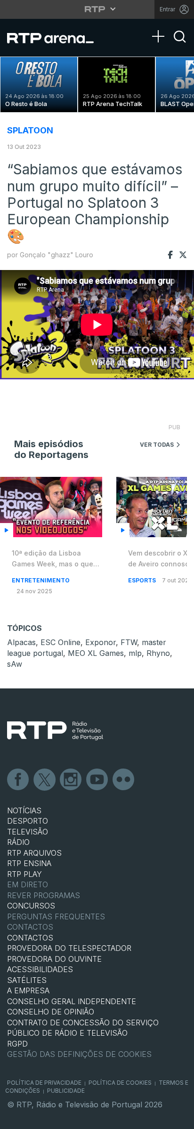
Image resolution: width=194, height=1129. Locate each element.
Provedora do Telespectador (69, 948)
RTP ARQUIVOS (34, 853)
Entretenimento (41, 580)
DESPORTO (27, 821)
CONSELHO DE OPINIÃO (50, 1011)
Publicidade (66, 1090)
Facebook (18, 780)
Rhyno (158, 653)
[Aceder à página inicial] (56, 38)
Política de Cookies (120, 1082)
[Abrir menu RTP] (97, 9)
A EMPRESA (28, 990)
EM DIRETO (27, 884)
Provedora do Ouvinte (54, 959)
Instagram (71, 780)
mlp (135, 653)
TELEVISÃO (27, 831)
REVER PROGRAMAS (43, 895)
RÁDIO (18, 842)
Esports (142, 580)
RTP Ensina (29, 863)
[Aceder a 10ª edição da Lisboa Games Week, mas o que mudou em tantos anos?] (51, 507)
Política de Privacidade (44, 1082)
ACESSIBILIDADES (40, 969)
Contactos (30, 927)
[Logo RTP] (55, 730)
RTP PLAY (24, 874)
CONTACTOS (30, 937)
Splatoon (30, 130)
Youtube (97, 780)
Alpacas (21, 642)
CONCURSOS (31, 905)
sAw (14, 664)
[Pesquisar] (180, 45)
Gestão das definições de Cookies (79, 1054)
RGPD (17, 1043)
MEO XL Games (96, 653)
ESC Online (60, 642)
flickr (124, 780)
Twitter (44, 780)
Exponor (100, 642)
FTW (129, 642)
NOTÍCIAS (24, 810)
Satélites (27, 980)
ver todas (157, 444)
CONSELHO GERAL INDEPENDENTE (71, 1001)
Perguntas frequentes (56, 916)
